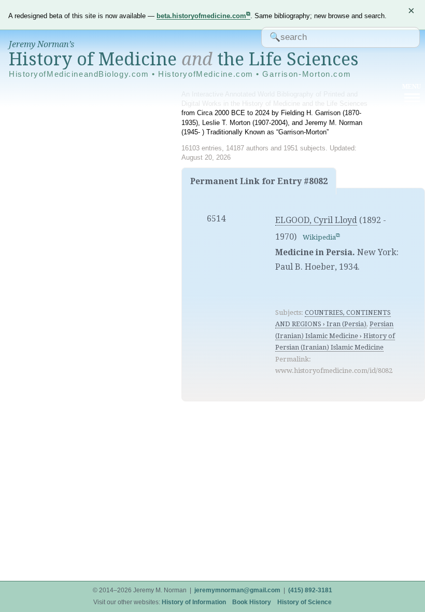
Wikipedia (319, 237)
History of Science (304, 602)
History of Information (194, 602)
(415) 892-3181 (310, 590)
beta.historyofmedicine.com (201, 16)
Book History (251, 602)
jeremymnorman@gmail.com (237, 590)
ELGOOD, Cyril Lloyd (316, 220)
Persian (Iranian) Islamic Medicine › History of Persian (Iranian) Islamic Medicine (335, 335)
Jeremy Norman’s (41, 44)
